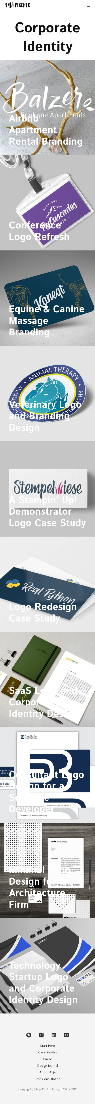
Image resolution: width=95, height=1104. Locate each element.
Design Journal (47, 1066)
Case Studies (47, 1052)
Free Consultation (47, 1079)
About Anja (47, 1072)
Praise (47, 1059)
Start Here (47, 1046)
